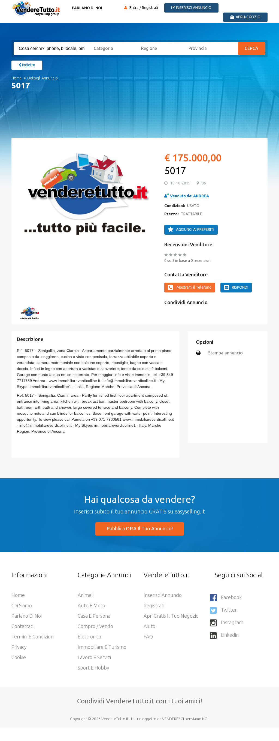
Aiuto (149, 626)
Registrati (150, 7)
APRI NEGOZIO (247, 17)
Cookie (18, 657)
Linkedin (230, 635)
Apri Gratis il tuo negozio (171, 616)
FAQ (148, 636)
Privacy (19, 647)
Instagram (232, 622)
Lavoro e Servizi (94, 657)
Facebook (231, 597)
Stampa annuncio (225, 352)
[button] (26, 191)
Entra (133, 7)
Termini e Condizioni (32, 636)
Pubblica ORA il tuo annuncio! (140, 528)
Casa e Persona (94, 616)
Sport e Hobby (93, 667)
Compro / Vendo (95, 626)
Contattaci (22, 626)
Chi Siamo (21, 605)
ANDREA (201, 196)
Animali (85, 595)
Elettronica (89, 636)
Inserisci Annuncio (163, 595)
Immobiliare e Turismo (102, 647)
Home (16, 78)
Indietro (28, 65)
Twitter (229, 609)
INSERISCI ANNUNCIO (193, 7)
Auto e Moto (91, 605)
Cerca (252, 48)
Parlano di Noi (87, 8)
